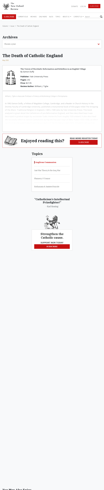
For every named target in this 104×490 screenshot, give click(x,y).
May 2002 (5, 60)
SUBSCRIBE (83, 142)
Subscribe (94, 6)
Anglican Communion (45, 162)
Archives (33, 17)
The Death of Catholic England (28, 26)
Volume (5, 26)
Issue (12, 26)
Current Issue (23, 17)
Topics (58, 17)
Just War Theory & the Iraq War (47, 170)
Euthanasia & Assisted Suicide (46, 186)
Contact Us (78, 17)
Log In (83, 6)
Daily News (43, 17)
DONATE (74, 6)
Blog (51, 17)
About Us (66, 17)
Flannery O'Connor (42, 178)
